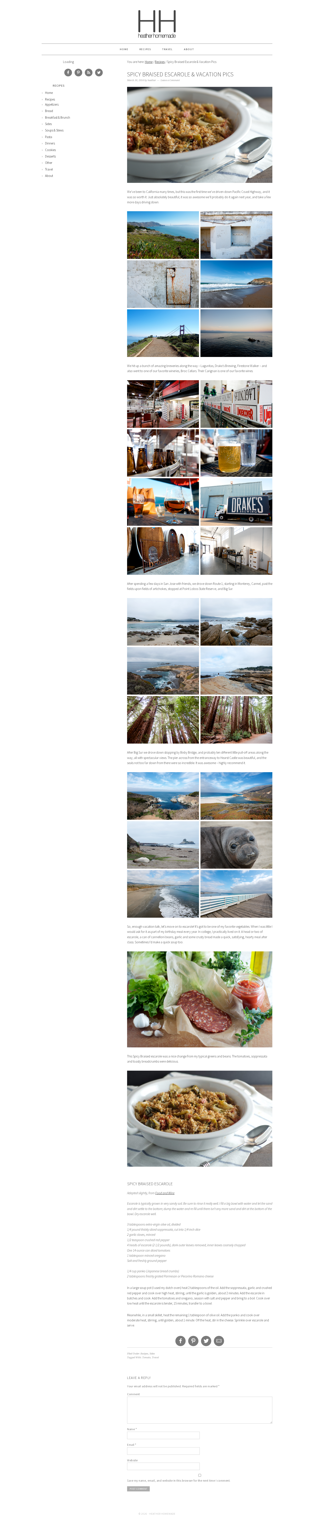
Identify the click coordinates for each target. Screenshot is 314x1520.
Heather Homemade (157, 21)
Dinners (50, 143)
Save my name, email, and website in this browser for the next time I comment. (178, 1480)
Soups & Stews (54, 130)
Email (131, 1445)
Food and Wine (165, 1193)
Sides (152, 1353)
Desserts (50, 156)
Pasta (48, 137)
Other (48, 163)
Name (132, 1429)
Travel (167, 49)
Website (132, 1460)
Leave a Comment (170, 80)
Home (124, 49)
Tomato (146, 1357)
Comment (133, 1394)
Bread (49, 111)
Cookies (50, 150)
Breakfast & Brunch (57, 117)
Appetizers (52, 104)
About (189, 49)
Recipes (145, 49)
